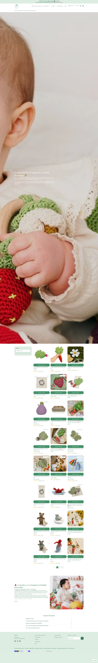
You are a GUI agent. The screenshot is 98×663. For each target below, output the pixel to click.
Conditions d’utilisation (39, 648)
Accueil (15, 10)
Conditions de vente (58, 637)
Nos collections (37, 637)
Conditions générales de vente (62, 648)
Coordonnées (54, 648)
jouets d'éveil (32, 181)
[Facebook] (15, 641)
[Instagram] (17, 641)
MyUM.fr (50, 651)
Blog (36, 643)
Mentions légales (57, 635)
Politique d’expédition (47, 648)
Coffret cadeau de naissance (40, 635)
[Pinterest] (20, 641)
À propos (36, 639)
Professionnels (37, 641)
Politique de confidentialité (29, 648)
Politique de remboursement (19, 648)
